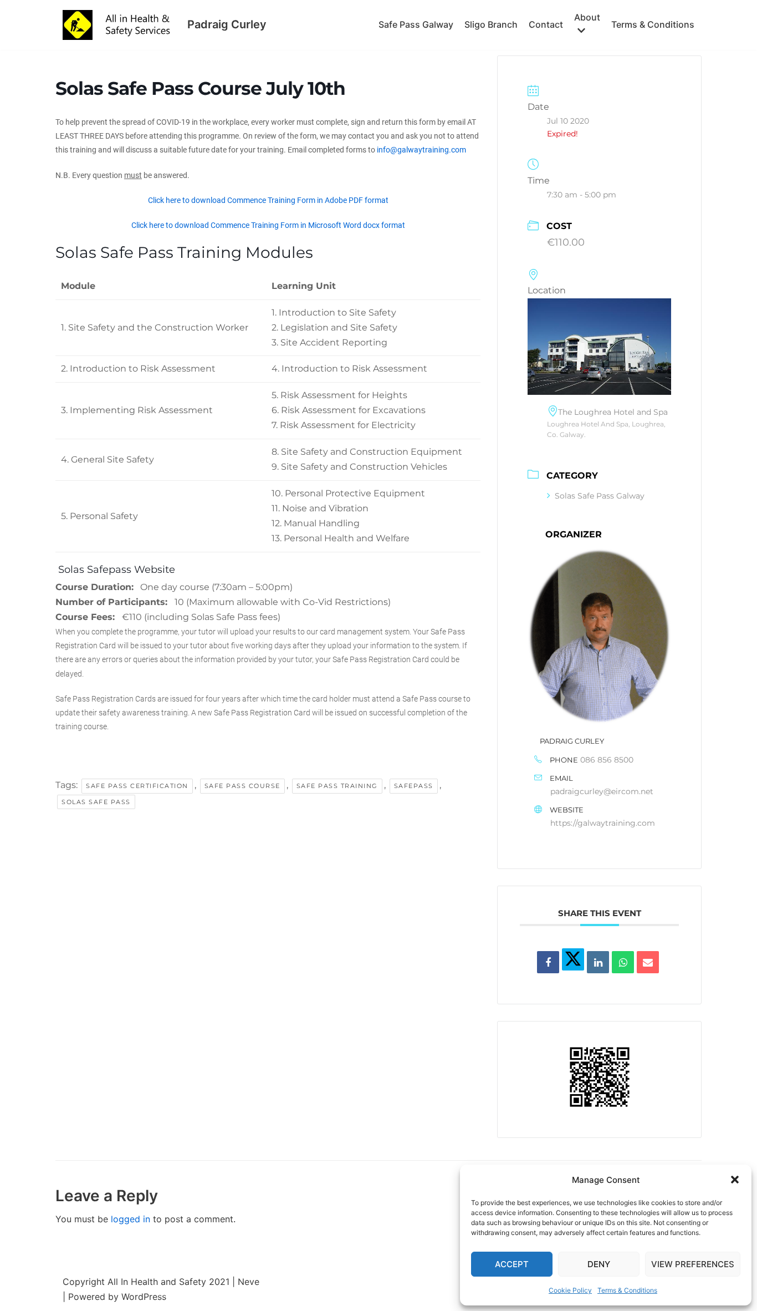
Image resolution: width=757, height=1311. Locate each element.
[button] (734, 1179)
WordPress (143, 1296)
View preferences (692, 1264)
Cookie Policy (570, 1290)
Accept (512, 1264)
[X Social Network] (573, 959)
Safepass (413, 786)
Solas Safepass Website (115, 569)
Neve (248, 1281)
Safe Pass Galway (415, 24)
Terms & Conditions (627, 1290)
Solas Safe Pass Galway (600, 496)
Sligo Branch (491, 24)
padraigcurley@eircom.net (601, 791)
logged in (130, 1218)
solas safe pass (96, 802)
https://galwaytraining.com (602, 823)
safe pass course (242, 786)
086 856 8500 (606, 760)
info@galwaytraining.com (421, 149)
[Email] (648, 962)
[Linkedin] (598, 962)
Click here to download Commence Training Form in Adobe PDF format (268, 200)
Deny (598, 1264)
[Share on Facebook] (548, 962)
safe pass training (337, 786)
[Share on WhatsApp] (623, 962)
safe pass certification (137, 786)
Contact (546, 24)
